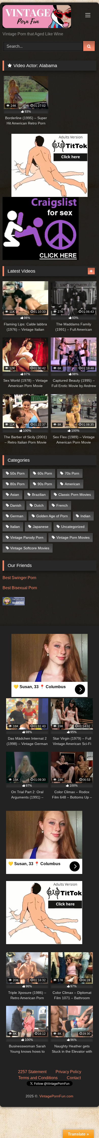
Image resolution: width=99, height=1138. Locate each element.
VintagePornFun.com (56, 1096)
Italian (15, 527)
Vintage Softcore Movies (29, 548)
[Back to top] (83, 1123)
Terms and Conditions (38, 1078)
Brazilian (39, 495)
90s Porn (45, 484)
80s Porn (17, 484)
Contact (74, 1078)
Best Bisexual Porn (20, 588)
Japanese (40, 527)
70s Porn (72, 473)
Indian (85, 516)
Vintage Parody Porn (26, 537)
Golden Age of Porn (52, 516)
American (72, 484)
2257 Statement (32, 1072)
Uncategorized (73, 527)
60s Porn (45, 473)
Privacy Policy (68, 1072)
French (62, 505)
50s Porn (17, 473)
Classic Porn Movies (74, 495)
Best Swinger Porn (19, 578)
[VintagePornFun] (41, 17)
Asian (14, 495)
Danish (15, 505)
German (16, 516)
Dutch (39, 505)
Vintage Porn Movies (73, 537)
